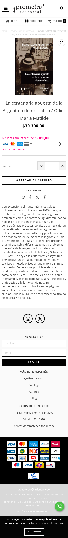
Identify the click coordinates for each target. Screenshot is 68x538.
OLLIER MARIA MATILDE (22, 30)
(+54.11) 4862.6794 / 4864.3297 (34, 412)
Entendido (34, 531)
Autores (34, 391)
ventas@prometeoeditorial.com (34, 426)
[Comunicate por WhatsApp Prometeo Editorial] (59, 506)
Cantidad (7, 165)
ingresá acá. (34, 505)
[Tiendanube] (34, 490)
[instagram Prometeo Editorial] (28, 318)
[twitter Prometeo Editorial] (40, 318)
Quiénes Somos (34, 378)
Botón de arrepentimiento (34, 511)
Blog (34, 398)
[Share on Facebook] (30, 197)
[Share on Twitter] (37, 197)
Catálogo (34, 385)
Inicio (4, 30)
